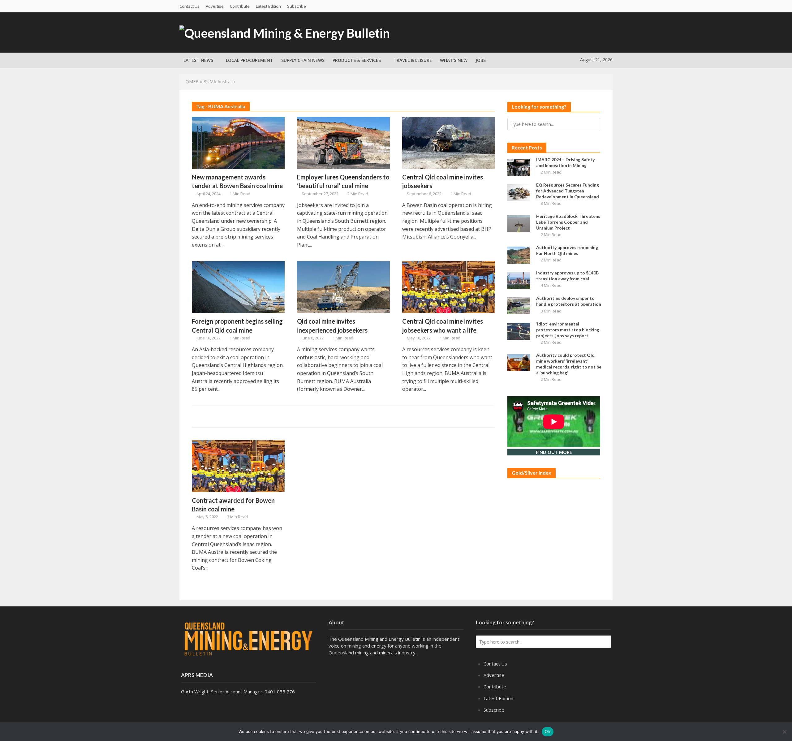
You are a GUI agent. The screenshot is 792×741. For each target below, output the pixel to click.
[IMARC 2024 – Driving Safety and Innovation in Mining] (518, 166)
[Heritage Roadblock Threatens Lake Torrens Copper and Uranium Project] (518, 223)
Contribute (240, 6)
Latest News (198, 60)
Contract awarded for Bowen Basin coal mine (233, 505)
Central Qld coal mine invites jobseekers (442, 181)
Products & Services (357, 60)
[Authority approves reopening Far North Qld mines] (518, 255)
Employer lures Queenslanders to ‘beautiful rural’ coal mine (343, 181)
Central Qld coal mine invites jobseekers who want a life (442, 325)
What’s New (453, 60)
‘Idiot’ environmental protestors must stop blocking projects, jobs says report (567, 329)
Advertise (215, 6)
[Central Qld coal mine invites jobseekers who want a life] (448, 286)
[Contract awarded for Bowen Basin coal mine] (238, 465)
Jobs (481, 60)
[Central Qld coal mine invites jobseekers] (448, 142)
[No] (784, 732)
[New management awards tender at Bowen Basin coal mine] (238, 142)
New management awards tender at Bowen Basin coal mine (237, 181)
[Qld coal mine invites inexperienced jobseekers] (343, 286)
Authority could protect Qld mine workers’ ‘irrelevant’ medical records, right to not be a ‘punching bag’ (568, 363)
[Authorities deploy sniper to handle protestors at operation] (518, 305)
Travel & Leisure (413, 60)
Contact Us (189, 6)
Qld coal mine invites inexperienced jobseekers (332, 325)
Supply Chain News (303, 60)
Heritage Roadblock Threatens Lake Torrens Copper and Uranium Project (568, 221)
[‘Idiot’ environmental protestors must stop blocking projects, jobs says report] (518, 331)
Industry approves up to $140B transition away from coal (567, 275)
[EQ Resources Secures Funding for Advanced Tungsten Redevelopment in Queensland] (518, 192)
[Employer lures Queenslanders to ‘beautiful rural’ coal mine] (343, 142)
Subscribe (296, 6)
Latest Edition (268, 6)
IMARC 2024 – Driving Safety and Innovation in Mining (565, 162)
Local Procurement (249, 60)
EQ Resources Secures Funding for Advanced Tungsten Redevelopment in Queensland (567, 190)
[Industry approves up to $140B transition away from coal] (518, 280)
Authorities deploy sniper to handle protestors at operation (568, 301)
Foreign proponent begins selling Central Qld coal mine (237, 325)
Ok (547, 731)
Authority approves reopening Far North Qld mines (567, 250)
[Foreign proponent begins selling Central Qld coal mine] (238, 286)
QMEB (192, 81)
